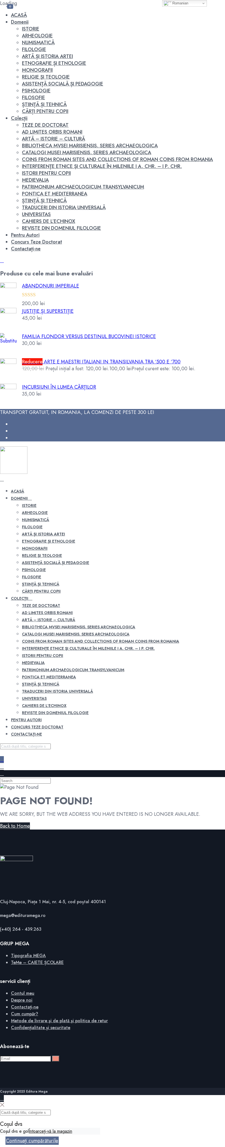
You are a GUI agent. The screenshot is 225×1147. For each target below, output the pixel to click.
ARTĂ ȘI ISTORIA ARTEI (47, 56)
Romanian (179, 3)
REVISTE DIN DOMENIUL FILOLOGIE (61, 228)
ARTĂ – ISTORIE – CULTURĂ (53, 138)
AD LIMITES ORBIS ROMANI (52, 132)
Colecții (19, 118)
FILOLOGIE (34, 49)
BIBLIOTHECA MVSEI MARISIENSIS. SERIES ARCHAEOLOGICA (90, 145)
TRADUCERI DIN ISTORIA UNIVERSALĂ (64, 207)
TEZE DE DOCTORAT (45, 125)
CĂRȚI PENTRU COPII (45, 111)
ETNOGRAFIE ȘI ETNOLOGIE (54, 63)
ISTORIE (30, 28)
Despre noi (21, 1000)
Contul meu (22, 993)
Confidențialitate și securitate (40, 1027)
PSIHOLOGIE (36, 90)
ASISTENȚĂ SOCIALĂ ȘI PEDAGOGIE (62, 83)
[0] (2, 766)
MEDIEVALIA (35, 180)
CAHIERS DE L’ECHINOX (48, 221)
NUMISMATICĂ (38, 42)
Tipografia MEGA (28, 955)
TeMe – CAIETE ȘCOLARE (37, 962)
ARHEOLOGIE (37, 35)
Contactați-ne (26, 248)
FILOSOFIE (33, 97)
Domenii (20, 22)
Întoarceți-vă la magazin (50, 1131)
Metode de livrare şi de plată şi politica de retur (59, 1021)
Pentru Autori (25, 235)
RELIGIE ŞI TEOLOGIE (46, 77)
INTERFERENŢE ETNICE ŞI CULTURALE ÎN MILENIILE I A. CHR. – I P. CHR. (102, 166)
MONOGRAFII (37, 70)
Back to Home (15, 826)
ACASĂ (19, 15)
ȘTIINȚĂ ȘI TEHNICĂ (44, 104)
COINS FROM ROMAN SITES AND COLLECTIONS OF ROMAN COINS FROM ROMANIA (117, 159)
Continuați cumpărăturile (32, 1140)
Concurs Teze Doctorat (36, 241)
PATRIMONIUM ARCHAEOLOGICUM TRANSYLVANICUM (83, 186)
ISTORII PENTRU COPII (46, 173)
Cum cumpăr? (24, 1014)
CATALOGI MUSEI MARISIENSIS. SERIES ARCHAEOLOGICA (86, 152)
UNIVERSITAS (36, 214)
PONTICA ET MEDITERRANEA (54, 193)
